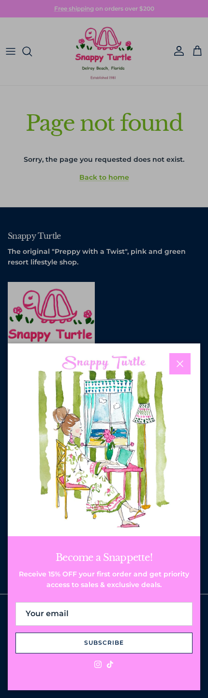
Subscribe (104, 642)
